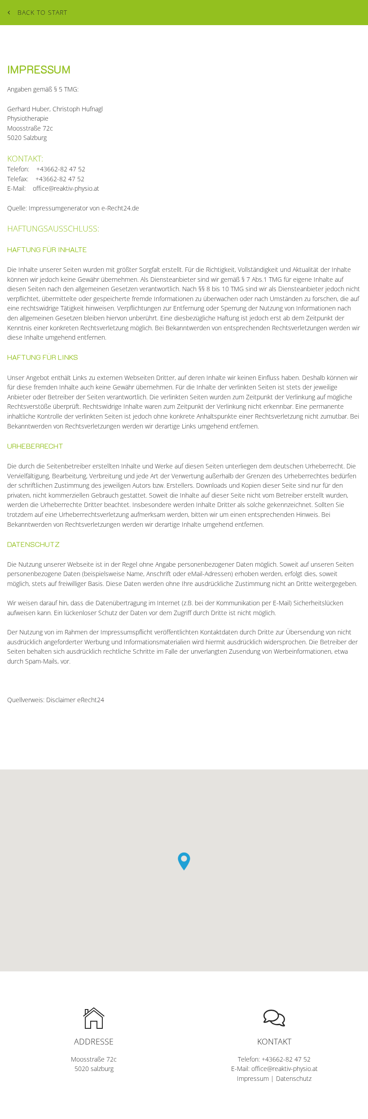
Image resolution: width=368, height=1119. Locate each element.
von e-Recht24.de (114, 208)
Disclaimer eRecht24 (75, 699)
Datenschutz (293, 1078)
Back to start (42, 12)
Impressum (253, 1078)
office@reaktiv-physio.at (66, 188)
